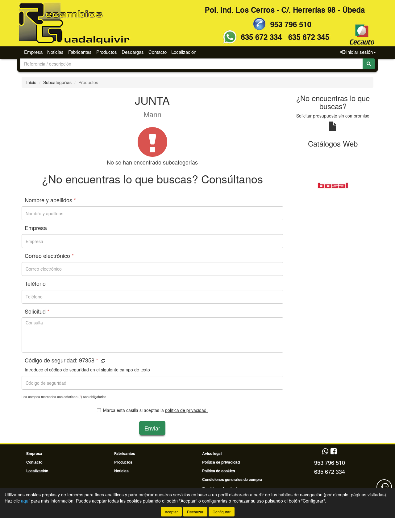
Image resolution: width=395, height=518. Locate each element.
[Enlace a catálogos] (333, 184)
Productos (106, 52)
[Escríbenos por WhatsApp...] (325, 451)
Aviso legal (212, 453)
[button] (102, 360)
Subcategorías (57, 82)
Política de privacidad (221, 462)
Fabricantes (80, 52)
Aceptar (171, 511)
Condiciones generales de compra (232, 479)
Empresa (33, 52)
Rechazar (195, 511)
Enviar (152, 428)
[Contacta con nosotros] (384, 487)
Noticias (55, 52)
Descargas (133, 52)
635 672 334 (329, 471)
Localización (183, 52)
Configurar (222, 511)
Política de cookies (218, 470)
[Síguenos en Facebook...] (333, 451)
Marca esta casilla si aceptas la (155, 410)
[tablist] (333, 184)
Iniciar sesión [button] (359, 52)
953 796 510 (329, 462)
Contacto (157, 52)
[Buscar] (369, 63)
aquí (25, 501)
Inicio (31, 82)
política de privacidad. (186, 410)
